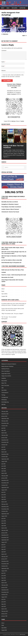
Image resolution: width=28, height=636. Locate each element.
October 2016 (4, 566)
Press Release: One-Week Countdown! (11, 206)
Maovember (21, 266)
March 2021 (4, 452)
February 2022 (4, 435)
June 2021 (3, 449)
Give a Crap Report (5, 371)
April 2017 (3, 551)
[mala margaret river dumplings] (14, 31)
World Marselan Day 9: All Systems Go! (11, 262)
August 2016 (4, 570)
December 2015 (4, 590)
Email (3, 66)
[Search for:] (14, 167)
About (2, 8)
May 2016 (3, 578)
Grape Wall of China (8, 244)
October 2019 (4, 485)
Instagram (18, 92)
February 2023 (4, 421)
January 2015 (4, 613)
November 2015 (5, 592)
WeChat (8, 354)
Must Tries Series (5, 385)
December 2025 (4, 413)
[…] (8, 156)
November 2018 (5, 509)
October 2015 (4, 594)
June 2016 (3, 575)
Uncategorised (4, 397)
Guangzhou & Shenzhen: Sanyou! (9, 204)
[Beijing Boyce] (14, 5)
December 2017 (4, 535)
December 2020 (4, 454)
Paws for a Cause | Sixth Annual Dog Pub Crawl (13, 275)
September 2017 (5, 540)
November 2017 (5, 537)
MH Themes (22, 634)
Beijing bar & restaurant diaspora (8, 364)
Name (3, 61)
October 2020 (4, 456)
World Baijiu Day (5, 402)
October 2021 (4, 444)
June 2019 (3, 494)
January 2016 (4, 587)
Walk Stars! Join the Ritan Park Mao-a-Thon (12, 270)
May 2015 (3, 604)
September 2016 (5, 568)
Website (3, 70)
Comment (3, 50)
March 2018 (4, 528)
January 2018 (4, 532)
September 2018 (5, 513)
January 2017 (4, 559)
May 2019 (3, 497)
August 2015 (4, 597)
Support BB (22, 8)
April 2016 (3, 580)
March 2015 (4, 609)
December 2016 (4, 561)
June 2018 (3, 521)
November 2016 (5, 563)
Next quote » (4, 318)
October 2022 (4, 425)
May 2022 (3, 430)
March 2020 (4, 473)
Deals (8, 8)
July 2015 (3, 599)
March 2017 (4, 554)
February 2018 (4, 530)
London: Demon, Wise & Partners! (10, 209)
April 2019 (3, 499)
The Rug (3, 395)
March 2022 (4, 432)
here (2, 352)
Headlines (3, 378)
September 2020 (5, 459)
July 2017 (3, 544)
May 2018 (3, 523)
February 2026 (4, 411)
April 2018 (3, 525)
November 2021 (5, 442)
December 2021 (4, 440)
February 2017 (4, 556)
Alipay (17, 121)
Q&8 (2, 387)
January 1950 (4, 616)
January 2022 (4, 437)
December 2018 (4, 506)
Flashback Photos (5, 368)
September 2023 (5, 418)
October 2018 (4, 511)
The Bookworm (4, 392)
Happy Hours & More (6, 376)
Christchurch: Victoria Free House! (10, 211)
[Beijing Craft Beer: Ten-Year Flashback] (14, 136)
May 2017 (3, 549)
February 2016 (4, 585)
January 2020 (4, 478)
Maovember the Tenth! (7, 277)
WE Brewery (4, 399)
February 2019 (4, 504)
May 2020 (3, 468)
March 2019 (4, 501)
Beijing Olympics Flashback (7, 366)
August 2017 (4, 542)
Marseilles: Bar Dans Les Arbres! (9, 201)
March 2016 (4, 582)
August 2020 (4, 461)
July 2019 (3, 492)
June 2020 (3, 466)
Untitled (3, 272)
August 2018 (4, 516)
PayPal (13, 354)
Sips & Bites (14, 8)
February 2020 (4, 475)
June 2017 (3, 547)
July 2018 (3, 518)
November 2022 (5, 423)
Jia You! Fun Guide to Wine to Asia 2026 (11, 260)
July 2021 (3, 447)
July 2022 (3, 428)
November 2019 (5, 482)
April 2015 (3, 606)
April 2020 (3, 471)
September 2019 (5, 487)
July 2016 (3, 573)
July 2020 (3, 463)
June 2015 (3, 601)
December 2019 (4, 480)
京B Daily (3, 404)
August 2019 (4, 490)
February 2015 (4, 611)
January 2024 (4, 416)
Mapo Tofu (3, 383)
